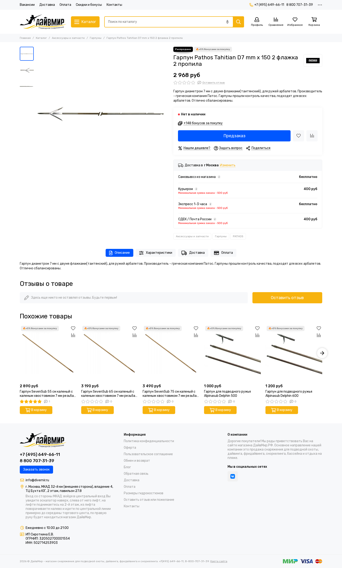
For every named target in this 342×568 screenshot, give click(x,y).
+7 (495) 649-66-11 (269, 5)
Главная (25, 38)
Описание (122, 253)
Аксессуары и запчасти (68, 38)
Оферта (130, 448)
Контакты (114, 5)
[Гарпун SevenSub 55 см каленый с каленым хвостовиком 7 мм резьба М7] (48, 353)
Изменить (227, 165)
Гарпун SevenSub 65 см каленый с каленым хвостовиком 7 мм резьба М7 (108, 394)
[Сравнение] (312, 135)
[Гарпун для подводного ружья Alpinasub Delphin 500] (232, 353)
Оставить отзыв (287, 297)
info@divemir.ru (37, 480)
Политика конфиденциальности (149, 441)
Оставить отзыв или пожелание (149, 500)
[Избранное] (298, 135)
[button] (38, 113)
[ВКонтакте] (233, 476)
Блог (127, 467)
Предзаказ (234, 135)
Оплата (65, 5)
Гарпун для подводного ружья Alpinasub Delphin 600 (288, 394)
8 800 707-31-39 (299, 5)
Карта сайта (218, 561)
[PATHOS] (313, 60)
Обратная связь (136, 474)
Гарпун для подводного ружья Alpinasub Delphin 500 (227, 394)
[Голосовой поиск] (227, 21)
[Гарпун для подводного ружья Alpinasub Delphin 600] (293, 353)
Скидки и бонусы (89, 5)
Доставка (47, 5)
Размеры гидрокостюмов (143, 493)
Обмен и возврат (137, 461)
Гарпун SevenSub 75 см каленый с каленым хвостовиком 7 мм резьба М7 (170, 394)
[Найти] (238, 21)
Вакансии (27, 5)
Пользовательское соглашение (148, 454)
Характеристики (159, 253)
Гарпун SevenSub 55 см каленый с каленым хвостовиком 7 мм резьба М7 (47, 394)
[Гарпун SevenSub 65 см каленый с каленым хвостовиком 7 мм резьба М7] (109, 353)
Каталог (41, 38)
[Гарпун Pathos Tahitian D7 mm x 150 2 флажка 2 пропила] (102, 113)
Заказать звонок (36, 469)
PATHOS (238, 236)
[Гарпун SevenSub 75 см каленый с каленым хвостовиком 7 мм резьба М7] (171, 353)
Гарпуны (95, 38)
